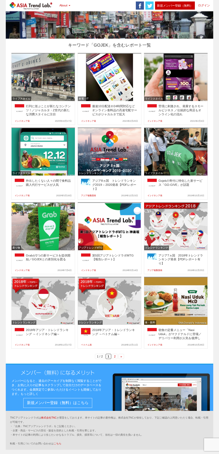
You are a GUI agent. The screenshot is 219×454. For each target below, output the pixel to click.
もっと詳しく (29, 393)
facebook (140, 5)
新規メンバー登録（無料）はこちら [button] (58, 403)
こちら (57, 443)
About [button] (63, 5)
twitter (149, 5)
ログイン (204, 5)
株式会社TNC (49, 417)
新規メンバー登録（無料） (175, 5)
